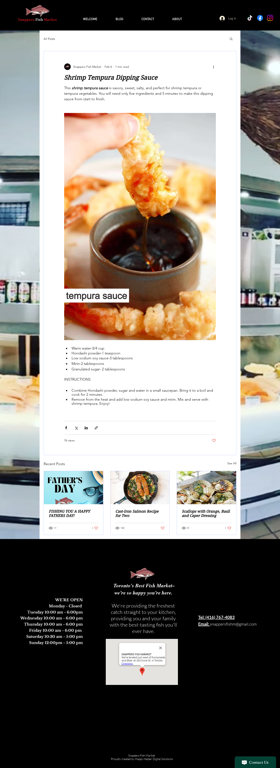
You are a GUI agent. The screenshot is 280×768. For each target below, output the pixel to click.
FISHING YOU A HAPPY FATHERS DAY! (69, 513)
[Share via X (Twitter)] (76, 428)
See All (231, 463)
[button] (231, 38)
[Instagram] (270, 18)
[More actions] (213, 66)
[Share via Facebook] (66, 428)
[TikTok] (250, 18)
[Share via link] (96, 428)
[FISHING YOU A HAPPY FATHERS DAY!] (73, 487)
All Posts (49, 39)
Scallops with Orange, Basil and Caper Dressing (206, 513)
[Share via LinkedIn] (86, 428)
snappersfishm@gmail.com (233, 624)
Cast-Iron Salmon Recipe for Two (137, 513)
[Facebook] (260, 18)
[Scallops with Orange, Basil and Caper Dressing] (206, 487)
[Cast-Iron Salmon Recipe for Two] (140, 487)
